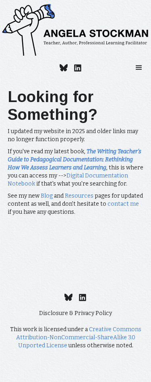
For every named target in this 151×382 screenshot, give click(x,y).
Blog (47, 195)
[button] (139, 68)
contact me (123, 203)
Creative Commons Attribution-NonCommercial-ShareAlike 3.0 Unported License (78, 337)
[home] (75, 30)
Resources (79, 195)
